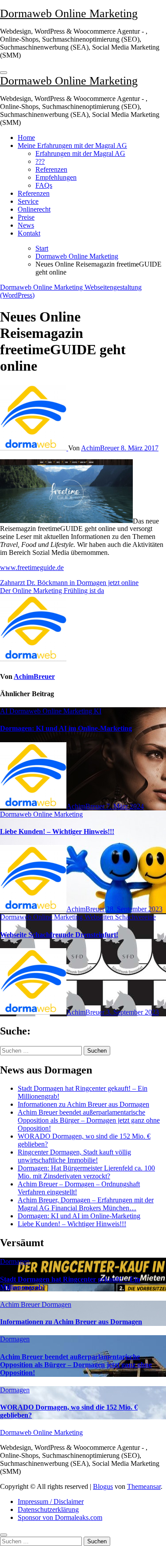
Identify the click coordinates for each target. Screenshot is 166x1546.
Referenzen (51, 169)
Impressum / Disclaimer (51, 1501)
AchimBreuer (101, 448)
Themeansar (144, 1486)
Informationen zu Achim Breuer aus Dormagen (83, 1104)
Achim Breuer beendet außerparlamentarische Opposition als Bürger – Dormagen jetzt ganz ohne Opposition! (89, 1120)
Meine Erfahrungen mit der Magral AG (72, 145)
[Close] (3, 1535)
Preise (26, 217)
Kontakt (29, 233)
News (26, 225)
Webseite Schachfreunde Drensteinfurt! (59, 934)
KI (97, 711)
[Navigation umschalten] (3, 72)
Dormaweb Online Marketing (69, 13)
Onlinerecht (34, 209)
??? (40, 161)
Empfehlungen (56, 177)
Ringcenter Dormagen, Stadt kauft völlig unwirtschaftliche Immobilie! (74, 1156)
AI (4, 711)
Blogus (103, 1486)
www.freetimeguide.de (32, 567)
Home (26, 137)
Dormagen (15, 1261)
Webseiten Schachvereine (120, 917)
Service (28, 201)
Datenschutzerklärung (48, 1509)
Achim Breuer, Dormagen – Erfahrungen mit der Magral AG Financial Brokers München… (86, 1204)
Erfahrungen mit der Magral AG (80, 153)
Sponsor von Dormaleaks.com (60, 1517)
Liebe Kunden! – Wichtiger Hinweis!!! (57, 831)
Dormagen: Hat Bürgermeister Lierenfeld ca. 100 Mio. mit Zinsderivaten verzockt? (86, 1172)
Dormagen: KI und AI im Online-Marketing (66, 728)
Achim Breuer (21, 1304)
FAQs (43, 185)
